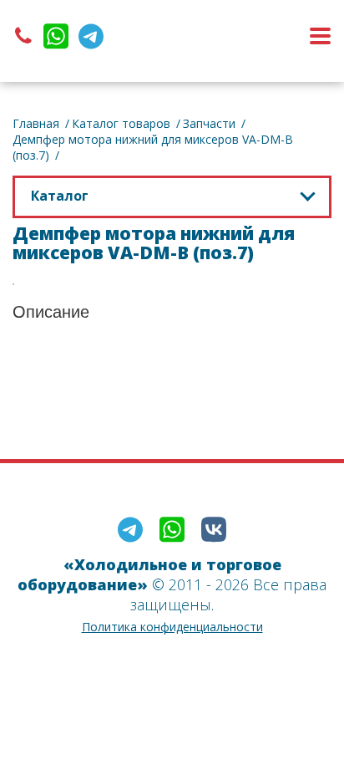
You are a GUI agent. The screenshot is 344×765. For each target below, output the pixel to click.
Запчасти (209, 123)
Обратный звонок (206, 36)
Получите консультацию (172, 367)
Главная (36, 123)
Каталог (60, 195)
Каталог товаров (121, 123)
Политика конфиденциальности (172, 627)
